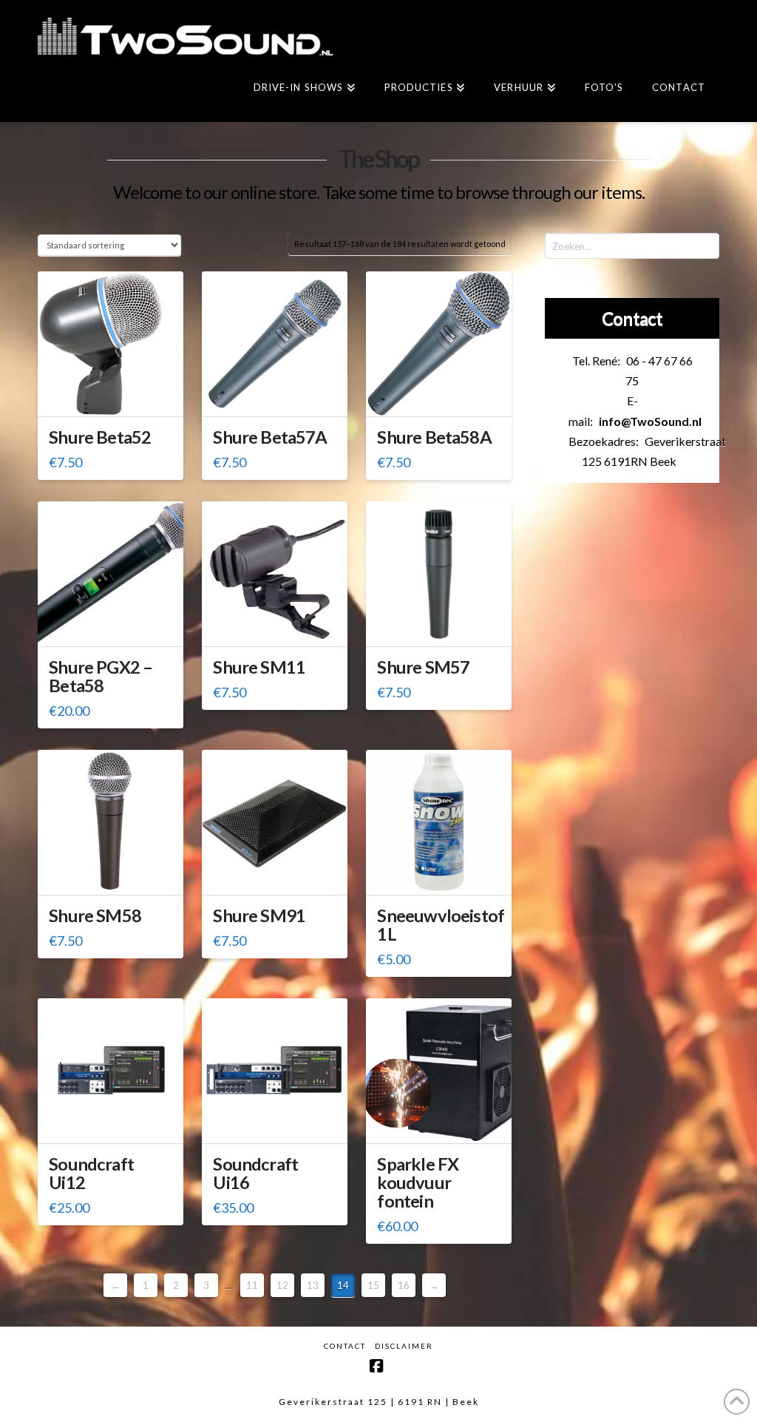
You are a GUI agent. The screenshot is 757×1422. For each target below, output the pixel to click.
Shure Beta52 (100, 437)
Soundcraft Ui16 (255, 1173)
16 (404, 1285)
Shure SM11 (259, 667)
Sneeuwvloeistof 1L (440, 924)
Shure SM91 (259, 915)
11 (252, 1285)
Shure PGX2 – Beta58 (100, 676)
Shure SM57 (423, 667)
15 (373, 1285)
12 (282, 1285)
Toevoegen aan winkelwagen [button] (116, 399)
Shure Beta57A (270, 437)
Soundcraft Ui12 (91, 1173)
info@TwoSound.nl (650, 421)
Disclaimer (404, 1345)
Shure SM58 (95, 915)
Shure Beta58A (434, 437)
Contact (345, 1345)
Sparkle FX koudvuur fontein (417, 1182)
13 (313, 1285)
